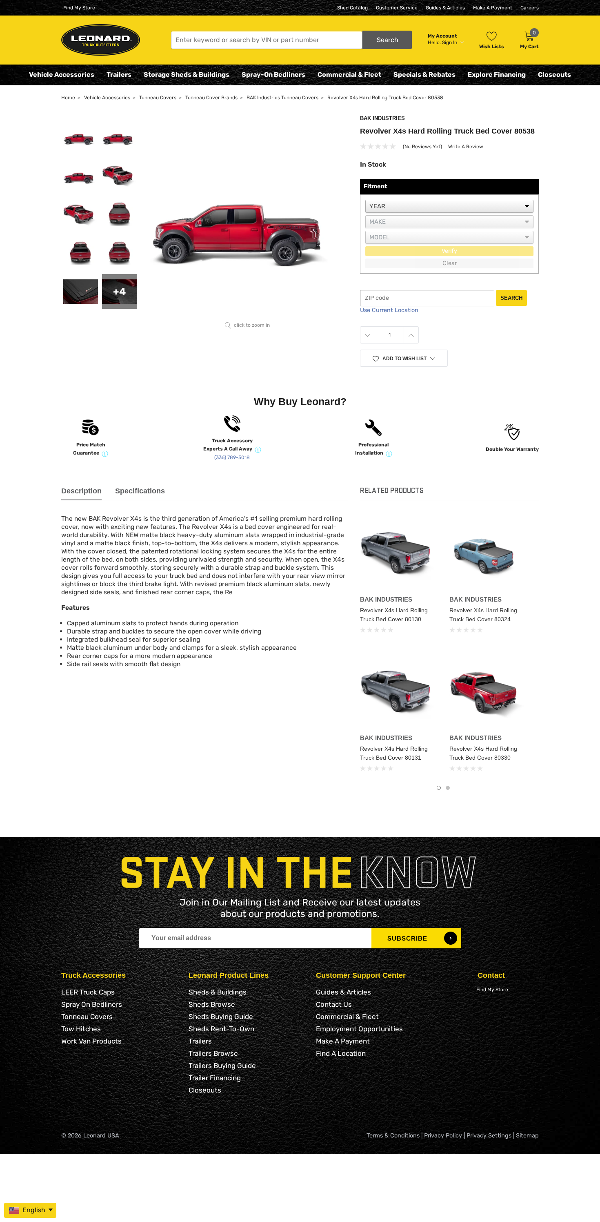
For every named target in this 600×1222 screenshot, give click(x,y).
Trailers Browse (213, 1053)
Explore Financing (497, 74)
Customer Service (397, 8)
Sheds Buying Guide (221, 1017)
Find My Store (79, 8)
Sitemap (527, 1135)
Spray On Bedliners (91, 1004)
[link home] (100, 40)
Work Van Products (91, 1041)
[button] (291, 40)
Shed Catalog (352, 8)
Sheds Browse (212, 1004)
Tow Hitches (81, 1029)
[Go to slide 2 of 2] (448, 788)
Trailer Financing (215, 1078)
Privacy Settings (489, 1135)
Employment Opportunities (359, 1029)
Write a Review (465, 146)
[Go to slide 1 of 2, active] (439, 788)
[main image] (247, 216)
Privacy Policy (443, 1135)
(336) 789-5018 (232, 457)
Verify (449, 251)
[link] (398, 553)
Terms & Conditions (393, 1135)
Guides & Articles (445, 8)
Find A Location (341, 1053)
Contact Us (334, 1004)
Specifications (140, 491)
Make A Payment (492, 8)
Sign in (450, 42)
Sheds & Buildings (218, 992)
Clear (449, 263)
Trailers (119, 74)
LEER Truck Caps (88, 992)
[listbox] (449, 206)
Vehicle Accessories (61, 74)
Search (511, 298)
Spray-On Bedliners (273, 74)
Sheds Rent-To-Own (221, 1029)
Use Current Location (389, 310)
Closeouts (554, 74)
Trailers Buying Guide (222, 1066)
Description (81, 491)
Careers (529, 8)
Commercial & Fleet (349, 74)
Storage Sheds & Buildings (186, 74)
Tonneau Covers (87, 1017)
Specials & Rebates (424, 74)
